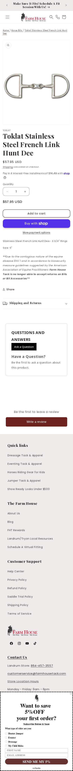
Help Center (15, 571)
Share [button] (11, 289)
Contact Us (17, 657)
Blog (10, 522)
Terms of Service (19, 614)
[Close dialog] (71, 694)
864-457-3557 (42, 666)
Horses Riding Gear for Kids (26, 472)
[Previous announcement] (7, 5)
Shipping (8, 167)
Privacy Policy (17, 580)
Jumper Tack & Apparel (24, 481)
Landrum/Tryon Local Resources (30, 539)
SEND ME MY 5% (37, 761)
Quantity (8, 184)
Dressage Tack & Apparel (25, 455)
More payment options (36, 232)
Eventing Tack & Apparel (24, 464)
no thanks (36, 768)
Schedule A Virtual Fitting (25, 547)
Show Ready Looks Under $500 (28, 489)
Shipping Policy (17, 605)
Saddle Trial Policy (20, 597)
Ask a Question (24, 347)
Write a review (37, 421)
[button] (7, 17)
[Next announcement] (66, 5)
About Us (13, 513)
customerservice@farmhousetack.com (36, 673)
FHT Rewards (16, 530)
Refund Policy (17, 588)
